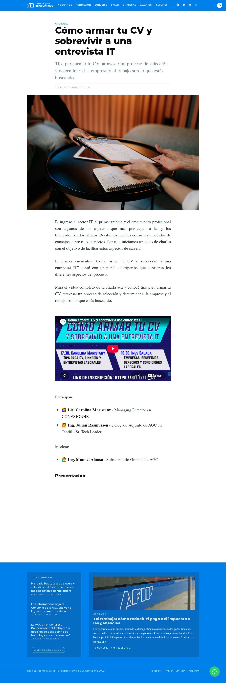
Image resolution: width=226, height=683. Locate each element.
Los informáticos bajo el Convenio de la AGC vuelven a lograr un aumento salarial (51, 608)
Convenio (101, 4)
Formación (83, 4)
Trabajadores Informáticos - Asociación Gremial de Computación (61, 670)
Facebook (156, 670)
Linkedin (180, 670)
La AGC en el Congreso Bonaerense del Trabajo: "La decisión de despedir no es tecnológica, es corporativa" (50, 630)
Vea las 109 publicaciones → (48, 650)
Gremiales (61, 23)
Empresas (129, 4)
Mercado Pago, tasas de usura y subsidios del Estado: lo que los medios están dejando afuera (53, 587)
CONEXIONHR (75, 416)
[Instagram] (196, 4)
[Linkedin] (190, 4)
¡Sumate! (161, 4)
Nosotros (65, 4)
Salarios (146, 4)
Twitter (169, 670)
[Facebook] (178, 4)
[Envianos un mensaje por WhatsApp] (214, 671)
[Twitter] (184, 4)
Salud (115, 4)
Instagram (193, 670)
